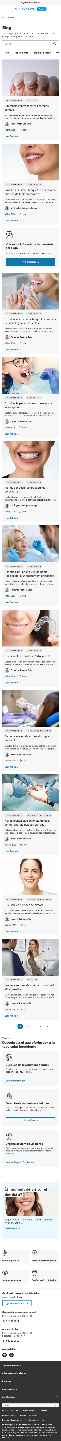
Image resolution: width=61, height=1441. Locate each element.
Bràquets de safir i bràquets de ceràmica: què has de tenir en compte (30, 192)
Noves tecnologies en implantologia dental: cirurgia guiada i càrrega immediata (27, 823)
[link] (31, 9)
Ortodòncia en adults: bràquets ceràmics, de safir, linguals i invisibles (30, 321)
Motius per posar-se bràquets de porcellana (25, 490)
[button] (4, 9)
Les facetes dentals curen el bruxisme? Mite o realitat (29, 987)
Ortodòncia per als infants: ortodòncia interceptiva (28, 405)
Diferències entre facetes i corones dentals (27, 108)
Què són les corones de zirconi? (24, 905)
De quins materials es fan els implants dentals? (29, 738)
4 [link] (42, 1026)
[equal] (4, 1355)
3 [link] (35, 1026)
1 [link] (21, 1027)
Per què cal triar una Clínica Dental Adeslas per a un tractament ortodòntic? (30, 574)
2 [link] (28, 1026)
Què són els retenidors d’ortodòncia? (27, 656)
